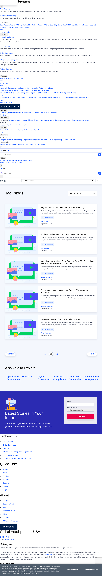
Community (54, 113)
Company (4, 135)
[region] (51, 570)
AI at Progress (5, 9)
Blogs (64, 120)
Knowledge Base (56, 120)
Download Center (32, 113)
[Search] (1, 147)
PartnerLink (13, 160)
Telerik (22, 90)
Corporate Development (31, 140)
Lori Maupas (45, 248)
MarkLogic (3, 88)
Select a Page (28, 181)
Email (69, 401)
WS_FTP (9, 102)
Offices (42, 144)
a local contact (10, 539)
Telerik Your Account (25, 160)
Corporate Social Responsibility (51, 140)
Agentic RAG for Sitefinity (29, 25)
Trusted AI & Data (6, 78)
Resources (4, 118)
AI (1, 6)
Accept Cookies (72, 570)
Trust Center (29, 144)
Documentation (43, 120)
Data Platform (5, 25)
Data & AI (27, 376)
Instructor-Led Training (8, 125)
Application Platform (38, 88)
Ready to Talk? (17, 163)
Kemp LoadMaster (52, 93)
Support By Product (7, 113)
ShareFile (35, 90)
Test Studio (37, 98)
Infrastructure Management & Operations (24, 93)
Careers (37, 144)
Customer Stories (78, 120)
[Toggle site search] (1, 165)
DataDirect (20, 88)
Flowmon (42, 93)
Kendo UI (28, 90)
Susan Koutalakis (47, 277)
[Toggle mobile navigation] (1, 176)
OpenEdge (49, 88)
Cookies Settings (91, 570)
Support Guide (44, 113)
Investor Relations (6, 144)
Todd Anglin (45, 221)
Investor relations (9, 511)
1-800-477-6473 (5, 163)
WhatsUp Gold (65, 93)
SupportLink (4, 160)
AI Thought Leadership (8, 16)
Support (3, 110)
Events (68, 120)
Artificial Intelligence (7, 37)
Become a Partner (17, 130)
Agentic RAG (14, 25)
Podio (41, 90)
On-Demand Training (23, 125)
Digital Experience (6, 53)
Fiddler (30, 98)
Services (3, 115)
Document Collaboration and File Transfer (17, 459)
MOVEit (46, 90)
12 (57, 354)
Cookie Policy (27, 572)
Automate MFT (44, 99)
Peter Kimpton (46, 333)
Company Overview (7, 140)
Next (92, 354)
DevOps (3, 93)
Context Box (74, 25)
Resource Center (14, 120)
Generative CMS (64, 25)
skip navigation (8, 3)
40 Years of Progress (10, 521)
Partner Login (28, 130)
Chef (8, 93)
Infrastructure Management (9, 60)
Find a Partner (5, 130)
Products (4, 76)
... (45, 354)
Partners (4, 127)
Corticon (27, 88)
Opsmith (15, 29)
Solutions (4, 35)
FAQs (87, 120)
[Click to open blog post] (21, 215)
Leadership (18, 140)
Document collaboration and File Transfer (56, 98)
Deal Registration (23, 131)
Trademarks (49, 555)
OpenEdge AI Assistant (87, 25)
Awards (5, 507)
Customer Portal (20, 113)
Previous (10, 354)
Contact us (8, 527)
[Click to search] (94, 193)
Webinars (29, 120)
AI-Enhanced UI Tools (7, 98)
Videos (35, 120)
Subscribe (80, 417)
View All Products (10, 106)
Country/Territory (72, 407)
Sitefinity (16, 90)
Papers (23, 120)
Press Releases (18, 144)
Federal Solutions (6, 69)
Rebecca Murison (47, 306)
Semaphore (12, 88)
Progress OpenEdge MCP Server (12, 27)
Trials (5, 473)
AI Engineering (5, 32)
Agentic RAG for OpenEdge (48, 25)
